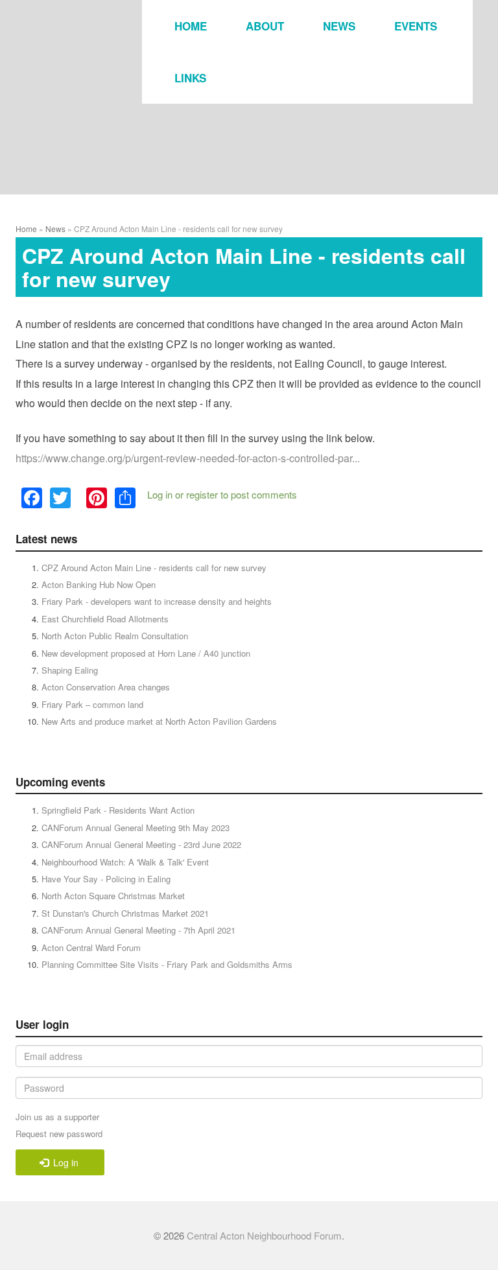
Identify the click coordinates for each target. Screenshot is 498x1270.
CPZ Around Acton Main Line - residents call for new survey (154, 567)
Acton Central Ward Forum (91, 947)
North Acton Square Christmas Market (113, 895)
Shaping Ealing (70, 670)
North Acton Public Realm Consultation (115, 635)
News (339, 26)
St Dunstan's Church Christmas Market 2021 (125, 913)
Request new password (59, 1133)
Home (190, 26)
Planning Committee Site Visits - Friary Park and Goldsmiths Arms (167, 964)
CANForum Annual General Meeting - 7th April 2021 (138, 930)
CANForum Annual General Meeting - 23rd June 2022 (141, 844)
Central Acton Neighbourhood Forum (264, 1235)
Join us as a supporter (57, 1117)
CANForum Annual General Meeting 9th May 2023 (136, 827)
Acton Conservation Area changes (106, 687)
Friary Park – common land (92, 704)
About (265, 26)
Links (190, 78)
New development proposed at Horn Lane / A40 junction (146, 653)
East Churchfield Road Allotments (105, 619)
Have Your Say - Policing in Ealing (106, 879)
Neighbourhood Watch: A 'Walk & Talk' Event (125, 862)
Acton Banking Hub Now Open (99, 584)
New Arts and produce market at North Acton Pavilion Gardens (159, 721)
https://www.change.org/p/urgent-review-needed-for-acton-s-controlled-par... (188, 458)
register (202, 494)
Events (415, 26)
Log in (159, 494)
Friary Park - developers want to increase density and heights (157, 601)
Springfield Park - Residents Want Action (118, 810)
